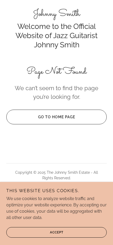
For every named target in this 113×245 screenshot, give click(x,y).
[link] (56, 14)
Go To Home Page (56, 117)
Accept (56, 232)
